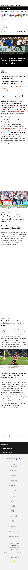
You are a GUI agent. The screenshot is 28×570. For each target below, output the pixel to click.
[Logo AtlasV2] (14, 526)
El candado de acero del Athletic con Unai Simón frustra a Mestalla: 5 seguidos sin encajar (13, 323)
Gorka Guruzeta (14, 436)
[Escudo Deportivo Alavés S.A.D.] (10, 15)
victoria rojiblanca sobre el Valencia (12, 128)
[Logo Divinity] (14, 481)
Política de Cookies (14, 549)
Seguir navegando (6, 452)
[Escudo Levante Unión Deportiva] (24, 15)
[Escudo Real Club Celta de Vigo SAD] (7, 15)
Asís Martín (7, 71)
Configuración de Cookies (14, 547)
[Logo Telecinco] (14, 471)
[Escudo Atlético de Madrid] (5, 15)
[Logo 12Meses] (14, 521)
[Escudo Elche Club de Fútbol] (13, 15)
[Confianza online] (14, 564)
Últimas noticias (4, 11)
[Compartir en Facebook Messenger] (22, 96)
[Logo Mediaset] (14, 459)
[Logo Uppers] (14, 511)
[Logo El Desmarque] (14, 485)
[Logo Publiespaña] (14, 531)
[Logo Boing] (14, 496)
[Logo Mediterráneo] (14, 536)
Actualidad (4, 444)
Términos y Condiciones (14, 543)
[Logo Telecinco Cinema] (14, 516)
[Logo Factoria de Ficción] (14, 491)
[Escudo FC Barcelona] (18, 15)
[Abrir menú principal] (26, 8)
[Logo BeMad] (14, 506)
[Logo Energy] (14, 501)
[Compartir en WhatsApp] (16, 96)
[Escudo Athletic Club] (2, 15)
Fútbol (8, 8)
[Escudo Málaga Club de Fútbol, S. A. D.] (27, 15)
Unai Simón (22, 436)
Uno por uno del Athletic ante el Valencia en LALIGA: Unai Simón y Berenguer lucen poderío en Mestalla (13, 375)
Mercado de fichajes (14, 11)
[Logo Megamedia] (15, 557)
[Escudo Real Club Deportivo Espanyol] (16, 15)
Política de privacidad (14, 545)
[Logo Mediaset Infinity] (14, 465)
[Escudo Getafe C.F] (21, 15)
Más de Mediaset (6, 448)
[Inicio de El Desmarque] (2, 8)
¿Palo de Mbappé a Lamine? (8, 5)
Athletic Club (5, 20)
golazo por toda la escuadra (9, 116)
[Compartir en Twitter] (19, 96)
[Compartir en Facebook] (25, 96)
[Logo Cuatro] (14, 476)
